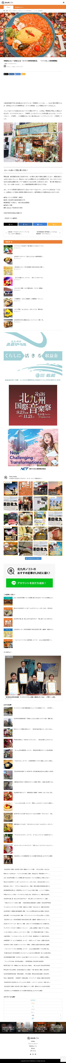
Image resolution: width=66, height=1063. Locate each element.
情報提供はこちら (33, 1046)
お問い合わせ (33, 1050)
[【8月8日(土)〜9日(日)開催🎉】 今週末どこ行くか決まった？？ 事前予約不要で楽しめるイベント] (55, 549)
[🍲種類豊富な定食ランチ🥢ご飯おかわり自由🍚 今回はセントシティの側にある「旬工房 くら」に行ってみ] (11, 549)
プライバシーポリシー (33, 1043)
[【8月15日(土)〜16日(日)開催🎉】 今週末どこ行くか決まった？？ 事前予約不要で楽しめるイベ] (11, 533)
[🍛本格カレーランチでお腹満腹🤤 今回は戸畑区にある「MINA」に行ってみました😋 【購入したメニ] (40, 533)
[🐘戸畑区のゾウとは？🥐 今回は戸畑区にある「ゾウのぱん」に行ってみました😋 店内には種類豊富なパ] (40, 488)
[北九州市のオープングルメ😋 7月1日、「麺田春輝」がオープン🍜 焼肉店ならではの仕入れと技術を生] (26, 518)
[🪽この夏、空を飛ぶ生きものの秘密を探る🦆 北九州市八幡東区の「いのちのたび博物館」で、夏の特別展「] (26, 549)
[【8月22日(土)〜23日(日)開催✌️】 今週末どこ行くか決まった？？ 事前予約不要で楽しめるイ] (55, 503)
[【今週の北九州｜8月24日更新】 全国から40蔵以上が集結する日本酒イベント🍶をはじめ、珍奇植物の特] (11, 503)
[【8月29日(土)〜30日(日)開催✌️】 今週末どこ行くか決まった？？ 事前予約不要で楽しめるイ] (11, 488)
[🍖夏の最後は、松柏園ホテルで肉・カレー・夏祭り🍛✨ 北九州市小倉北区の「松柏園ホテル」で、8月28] (55, 533)
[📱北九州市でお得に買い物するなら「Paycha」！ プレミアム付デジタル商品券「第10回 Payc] (40, 518)
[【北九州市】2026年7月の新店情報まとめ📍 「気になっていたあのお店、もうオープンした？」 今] (55, 488)
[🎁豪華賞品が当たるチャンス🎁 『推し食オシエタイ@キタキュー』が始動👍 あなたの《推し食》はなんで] (26, 488)
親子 (33, 1018)
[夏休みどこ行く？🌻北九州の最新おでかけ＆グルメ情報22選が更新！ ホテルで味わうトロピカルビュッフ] (40, 549)
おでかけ (33, 1000)
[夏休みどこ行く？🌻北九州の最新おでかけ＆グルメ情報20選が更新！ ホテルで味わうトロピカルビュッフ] (55, 518)
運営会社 (33, 1048)
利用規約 (33, 1041)
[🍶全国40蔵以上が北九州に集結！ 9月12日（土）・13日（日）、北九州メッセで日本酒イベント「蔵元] (26, 533)
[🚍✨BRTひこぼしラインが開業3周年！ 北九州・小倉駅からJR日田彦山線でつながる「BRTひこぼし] (11, 518)
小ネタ (33, 1009)
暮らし (33, 1012)
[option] (8, 1028)
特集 (33, 1015)
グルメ (8, 7)
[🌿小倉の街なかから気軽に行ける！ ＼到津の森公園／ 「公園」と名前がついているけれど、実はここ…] (40, 503)
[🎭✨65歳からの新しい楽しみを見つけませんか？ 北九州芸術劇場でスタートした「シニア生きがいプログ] (26, 503)
